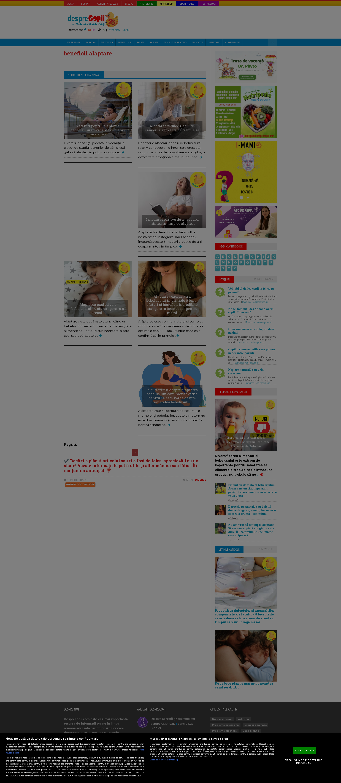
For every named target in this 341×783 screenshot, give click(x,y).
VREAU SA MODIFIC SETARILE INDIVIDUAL (303, 761)
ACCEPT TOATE (305, 750)
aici (28, 769)
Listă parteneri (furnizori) (164, 759)
